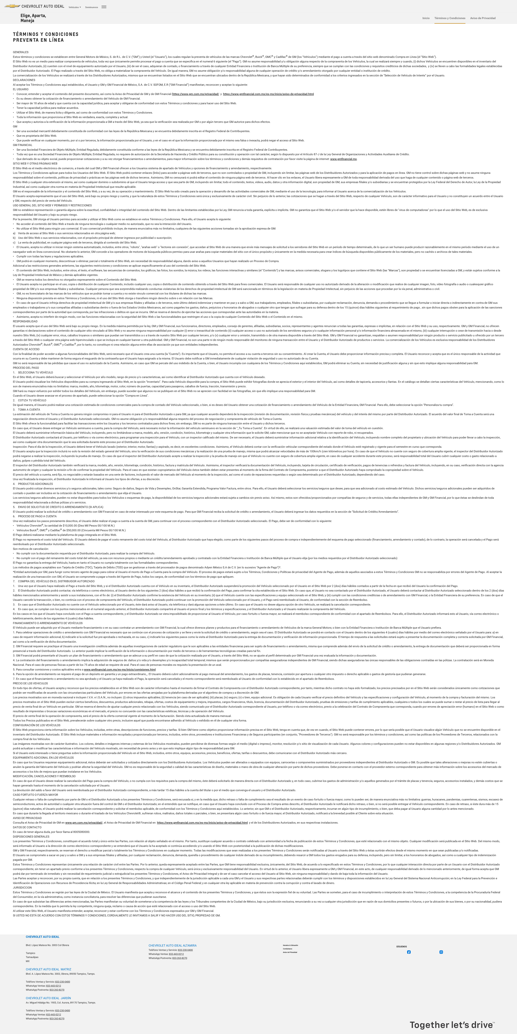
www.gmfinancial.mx (343, 159)
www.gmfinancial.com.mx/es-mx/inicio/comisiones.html (120, 669)
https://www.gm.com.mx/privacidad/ (196, 94)
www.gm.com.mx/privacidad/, (84, 822)
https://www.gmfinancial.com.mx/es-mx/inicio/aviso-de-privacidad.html (268, 94)
